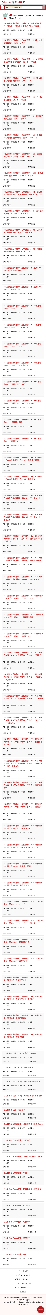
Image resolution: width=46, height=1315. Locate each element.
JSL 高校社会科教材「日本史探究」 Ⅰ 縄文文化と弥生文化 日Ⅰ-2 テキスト (23, 41)
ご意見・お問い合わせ (23, 1279)
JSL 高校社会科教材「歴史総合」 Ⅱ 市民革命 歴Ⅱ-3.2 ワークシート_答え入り (23, 364)
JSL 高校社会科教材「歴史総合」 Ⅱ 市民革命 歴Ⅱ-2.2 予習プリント (23, 307)
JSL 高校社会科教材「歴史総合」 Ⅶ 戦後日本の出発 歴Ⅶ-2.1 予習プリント (23, 827)
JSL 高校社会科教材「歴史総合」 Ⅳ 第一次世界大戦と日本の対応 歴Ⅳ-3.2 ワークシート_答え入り (23, 517)
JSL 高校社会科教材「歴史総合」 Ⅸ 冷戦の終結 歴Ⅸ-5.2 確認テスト (23, 1035)
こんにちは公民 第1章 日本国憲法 (18, 1067)
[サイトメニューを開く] (45, 2)
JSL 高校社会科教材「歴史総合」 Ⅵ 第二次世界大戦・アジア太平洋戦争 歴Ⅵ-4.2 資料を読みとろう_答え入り (23, 763)
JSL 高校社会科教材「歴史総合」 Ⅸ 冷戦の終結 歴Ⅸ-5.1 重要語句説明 (23, 1016)
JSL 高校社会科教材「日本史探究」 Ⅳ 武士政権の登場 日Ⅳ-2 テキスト (23, 98)
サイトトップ (23, 1271)
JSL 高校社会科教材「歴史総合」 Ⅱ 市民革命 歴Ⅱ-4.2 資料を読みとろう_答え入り (23, 402)
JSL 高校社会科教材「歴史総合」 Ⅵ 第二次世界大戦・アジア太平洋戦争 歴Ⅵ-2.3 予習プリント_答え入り (23, 677)
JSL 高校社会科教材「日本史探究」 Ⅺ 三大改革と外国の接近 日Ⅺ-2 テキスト (23, 231)
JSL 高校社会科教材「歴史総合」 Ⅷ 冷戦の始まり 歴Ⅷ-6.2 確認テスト (23, 959)
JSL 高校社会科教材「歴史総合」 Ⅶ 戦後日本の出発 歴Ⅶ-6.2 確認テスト (23, 884)
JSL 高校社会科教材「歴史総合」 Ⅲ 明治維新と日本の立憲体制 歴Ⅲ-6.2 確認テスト (23, 477)
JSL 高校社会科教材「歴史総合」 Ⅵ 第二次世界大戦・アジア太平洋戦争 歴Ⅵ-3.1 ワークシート (23, 698)
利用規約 (23, 1291)
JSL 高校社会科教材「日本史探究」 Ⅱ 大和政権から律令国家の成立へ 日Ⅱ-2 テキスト (23, 60)
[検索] (43, 7)
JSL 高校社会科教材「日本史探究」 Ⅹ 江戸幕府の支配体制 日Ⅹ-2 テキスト (23, 212)
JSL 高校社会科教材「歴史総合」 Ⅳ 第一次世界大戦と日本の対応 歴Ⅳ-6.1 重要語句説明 (23, 559)
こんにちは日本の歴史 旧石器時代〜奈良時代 (22, 1189)
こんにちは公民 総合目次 (14, 1109)
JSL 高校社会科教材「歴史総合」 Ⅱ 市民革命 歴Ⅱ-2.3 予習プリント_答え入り (23, 326)
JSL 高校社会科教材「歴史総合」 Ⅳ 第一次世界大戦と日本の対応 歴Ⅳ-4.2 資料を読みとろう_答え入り (23, 539)
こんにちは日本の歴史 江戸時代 (17, 1238)
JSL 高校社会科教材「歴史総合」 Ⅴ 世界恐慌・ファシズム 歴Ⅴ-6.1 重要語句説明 (23, 616)
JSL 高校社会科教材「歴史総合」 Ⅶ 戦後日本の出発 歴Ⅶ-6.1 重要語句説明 (23, 865)
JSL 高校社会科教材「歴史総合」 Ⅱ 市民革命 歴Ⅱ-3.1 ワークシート (23, 345)
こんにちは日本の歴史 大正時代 (17, 1140)
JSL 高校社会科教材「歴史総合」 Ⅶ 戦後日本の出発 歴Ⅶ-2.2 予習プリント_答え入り (23, 846)
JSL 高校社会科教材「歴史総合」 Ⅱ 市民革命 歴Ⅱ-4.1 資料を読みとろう (23, 383)
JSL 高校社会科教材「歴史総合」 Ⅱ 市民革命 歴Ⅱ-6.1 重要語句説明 (23, 420)
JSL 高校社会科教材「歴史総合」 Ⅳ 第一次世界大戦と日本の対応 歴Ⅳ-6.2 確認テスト (23, 578)
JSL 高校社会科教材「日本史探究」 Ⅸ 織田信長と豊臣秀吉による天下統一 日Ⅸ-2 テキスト (23, 193)
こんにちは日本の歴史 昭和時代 (17, 1221)
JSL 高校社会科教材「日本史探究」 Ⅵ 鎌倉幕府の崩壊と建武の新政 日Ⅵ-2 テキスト (23, 136)
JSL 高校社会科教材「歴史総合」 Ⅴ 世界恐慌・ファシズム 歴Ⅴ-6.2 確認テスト (23, 635)
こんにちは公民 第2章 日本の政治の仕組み (22, 1081)
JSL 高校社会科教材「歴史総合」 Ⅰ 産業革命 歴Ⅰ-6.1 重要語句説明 (23, 269)
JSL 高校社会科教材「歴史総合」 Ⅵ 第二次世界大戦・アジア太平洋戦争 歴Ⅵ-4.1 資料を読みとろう (23, 742)
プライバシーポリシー (23, 1283)
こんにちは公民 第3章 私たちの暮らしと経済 (23, 1095)
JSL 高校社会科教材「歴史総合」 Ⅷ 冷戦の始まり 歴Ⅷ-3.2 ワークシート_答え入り (23, 921)
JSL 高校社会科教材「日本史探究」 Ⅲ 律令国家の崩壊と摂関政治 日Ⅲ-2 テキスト (23, 79)
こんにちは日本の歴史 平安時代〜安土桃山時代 (23, 1156)
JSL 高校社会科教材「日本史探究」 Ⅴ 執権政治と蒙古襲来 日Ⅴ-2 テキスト (23, 117)
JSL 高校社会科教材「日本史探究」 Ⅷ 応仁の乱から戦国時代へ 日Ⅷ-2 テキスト (23, 174)
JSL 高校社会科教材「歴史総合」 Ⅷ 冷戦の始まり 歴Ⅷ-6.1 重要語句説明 (23, 940)
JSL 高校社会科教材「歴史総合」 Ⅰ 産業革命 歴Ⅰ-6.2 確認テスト (23, 288)
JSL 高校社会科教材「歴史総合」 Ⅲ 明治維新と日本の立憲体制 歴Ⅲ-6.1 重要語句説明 (23, 458)
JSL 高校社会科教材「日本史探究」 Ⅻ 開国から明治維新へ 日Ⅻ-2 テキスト (23, 250)
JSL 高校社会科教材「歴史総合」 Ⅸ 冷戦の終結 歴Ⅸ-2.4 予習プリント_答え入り (23, 997)
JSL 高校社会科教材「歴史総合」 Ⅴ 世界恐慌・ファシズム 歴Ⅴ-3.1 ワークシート (23, 597)
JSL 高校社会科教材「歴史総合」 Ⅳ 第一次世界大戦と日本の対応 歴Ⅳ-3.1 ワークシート (23, 496)
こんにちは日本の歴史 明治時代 (17, 1205)
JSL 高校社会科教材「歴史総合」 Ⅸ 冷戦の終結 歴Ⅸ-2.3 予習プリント (23, 978)
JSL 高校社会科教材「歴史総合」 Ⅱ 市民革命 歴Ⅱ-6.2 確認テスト (23, 439)
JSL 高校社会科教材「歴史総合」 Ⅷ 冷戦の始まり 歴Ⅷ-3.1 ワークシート (23, 902)
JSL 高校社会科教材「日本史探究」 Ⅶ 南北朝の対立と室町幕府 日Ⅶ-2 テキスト (23, 155)
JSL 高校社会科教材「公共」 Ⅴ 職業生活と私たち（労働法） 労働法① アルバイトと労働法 (23, 24)
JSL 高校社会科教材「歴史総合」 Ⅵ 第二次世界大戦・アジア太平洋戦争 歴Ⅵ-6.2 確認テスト (23, 807)
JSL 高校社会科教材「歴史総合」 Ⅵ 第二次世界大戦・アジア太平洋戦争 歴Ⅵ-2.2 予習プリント (23, 655)
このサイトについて (23, 1275)
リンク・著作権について (23, 1287)
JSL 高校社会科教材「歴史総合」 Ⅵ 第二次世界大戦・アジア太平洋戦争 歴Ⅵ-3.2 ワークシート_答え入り (23, 720)
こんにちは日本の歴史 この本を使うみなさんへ (23, 1124)
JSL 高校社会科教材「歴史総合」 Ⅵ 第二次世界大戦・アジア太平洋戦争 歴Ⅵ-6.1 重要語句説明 (23, 785)
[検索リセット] (2, 7)
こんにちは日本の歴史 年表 (15, 1172)
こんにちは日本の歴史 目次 (15, 1254)
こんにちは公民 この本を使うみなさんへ (21, 1053)
